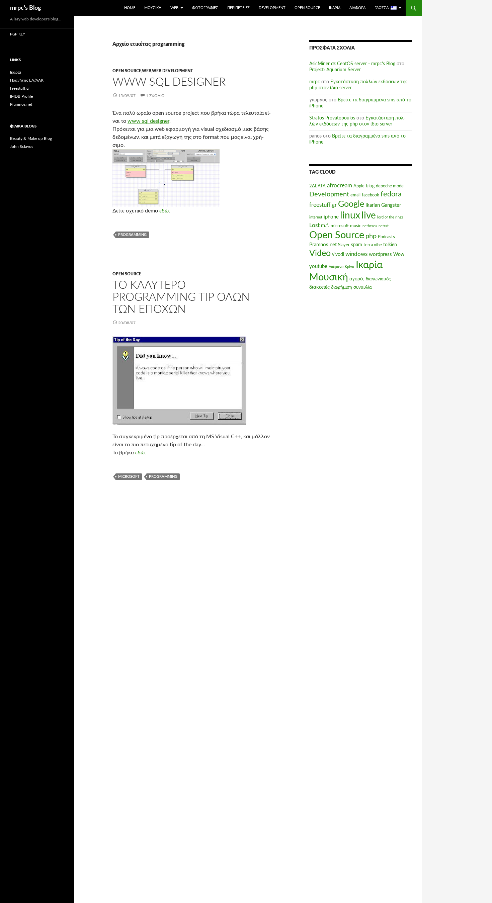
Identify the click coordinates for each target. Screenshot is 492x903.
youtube (318, 266)
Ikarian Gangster (383, 205)
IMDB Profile (21, 96)
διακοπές (319, 287)
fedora (391, 194)
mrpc (314, 82)
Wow (398, 254)
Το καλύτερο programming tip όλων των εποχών (181, 297)
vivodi (338, 254)
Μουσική (152, 8)
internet (315, 217)
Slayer (344, 245)
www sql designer (148, 121)
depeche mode (390, 186)
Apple (358, 186)
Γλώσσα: (383, 8)
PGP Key (17, 34)
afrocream (339, 185)
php (371, 236)
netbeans (369, 226)
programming (132, 235)
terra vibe (372, 245)
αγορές (356, 279)
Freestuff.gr (20, 88)
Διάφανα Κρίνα (341, 267)
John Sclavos (21, 147)
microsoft (129, 476)
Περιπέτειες (238, 8)
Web (174, 8)
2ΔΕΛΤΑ (317, 186)
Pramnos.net (323, 244)
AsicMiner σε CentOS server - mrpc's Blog (352, 64)
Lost (314, 225)
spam (356, 245)
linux (350, 215)
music (355, 226)
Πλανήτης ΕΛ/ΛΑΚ (27, 80)
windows (356, 254)
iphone (331, 216)
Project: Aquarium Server (335, 70)
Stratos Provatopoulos (332, 118)
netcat (384, 226)
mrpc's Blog (25, 8)
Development (272, 8)
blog (370, 186)
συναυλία (362, 287)
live (368, 215)
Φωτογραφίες (205, 8)
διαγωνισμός (378, 279)
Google (351, 204)
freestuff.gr (323, 205)
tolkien (390, 245)
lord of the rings (390, 217)
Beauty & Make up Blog (31, 139)
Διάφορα (357, 8)
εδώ (164, 210)
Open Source (307, 8)
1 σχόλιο (155, 96)
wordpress (380, 254)
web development (172, 71)
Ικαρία (334, 8)
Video (320, 253)
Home (129, 8)
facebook (370, 195)
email (355, 195)
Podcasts (386, 237)
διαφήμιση (341, 287)
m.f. (325, 225)
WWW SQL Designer (169, 82)
